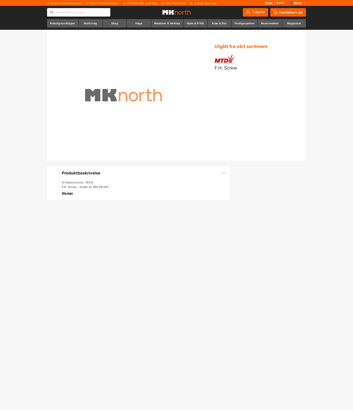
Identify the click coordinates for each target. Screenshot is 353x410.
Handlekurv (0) (291, 12)
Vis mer (67, 193)
